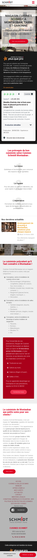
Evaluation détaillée (13, 125)
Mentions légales (18, 497)
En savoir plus (8, 87)
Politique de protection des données (18, 501)
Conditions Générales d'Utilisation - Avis (18, 499)
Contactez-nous (18, 392)
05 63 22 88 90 (19, 537)
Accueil (18, 481)
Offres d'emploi (18, 488)
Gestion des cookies (18, 503)
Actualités (18, 492)
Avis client (9, 471)
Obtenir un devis (27, 555)
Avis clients (18, 490)
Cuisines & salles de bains (19, 484)
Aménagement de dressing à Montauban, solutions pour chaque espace (25, 227)
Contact (18, 495)
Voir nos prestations (18, 41)
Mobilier (18, 486)
